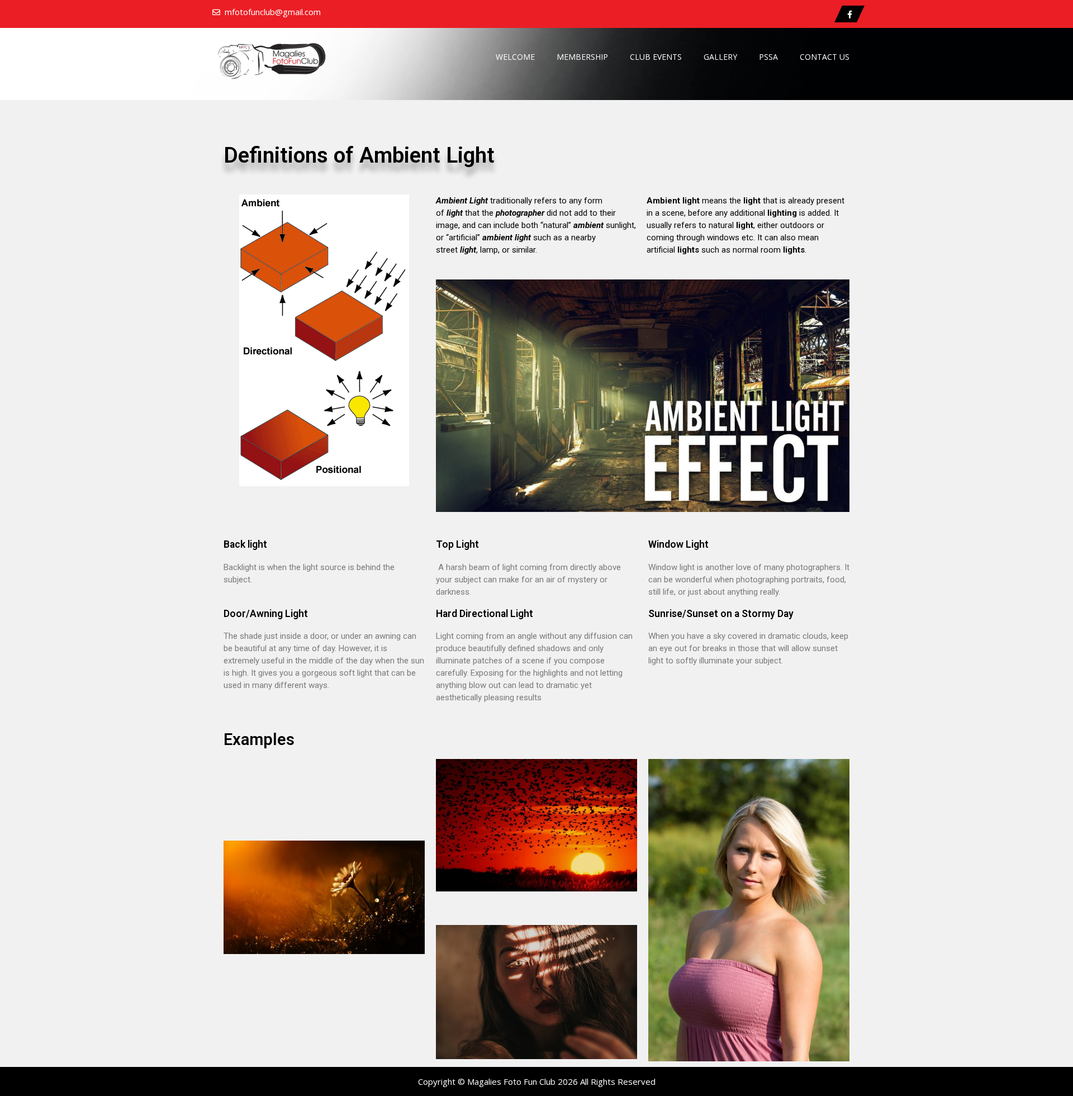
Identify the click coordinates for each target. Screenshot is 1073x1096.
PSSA (768, 56)
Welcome (515, 56)
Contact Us (824, 56)
